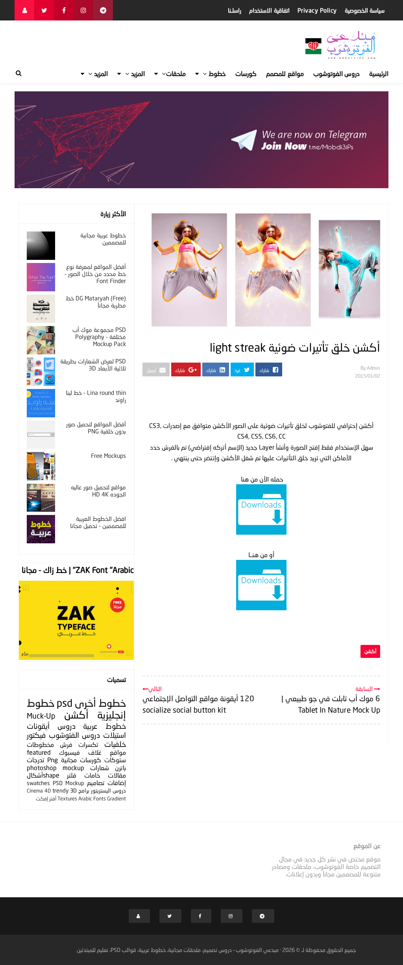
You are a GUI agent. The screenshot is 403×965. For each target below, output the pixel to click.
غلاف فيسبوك (80, 752)
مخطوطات (40, 744)
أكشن (370, 651)
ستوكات (115, 759)
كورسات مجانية (81, 759)
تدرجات (35, 759)
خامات (92, 775)
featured (39, 752)
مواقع (118, 752)
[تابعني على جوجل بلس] (103, 10)
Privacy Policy (317, 10)
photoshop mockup (55, 767)
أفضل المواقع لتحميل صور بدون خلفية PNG (96, 427)
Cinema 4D (39, 790)
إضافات (116, 782)
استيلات (114, 734)
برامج (83, 790)
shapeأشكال (43, 775)
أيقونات (38, 725)
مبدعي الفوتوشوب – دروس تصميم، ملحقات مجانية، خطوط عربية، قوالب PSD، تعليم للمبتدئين (178, 949)
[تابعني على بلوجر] (24, 10)
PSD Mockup (68, 783)
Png (52, 759)
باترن (120, 767)
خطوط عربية (104, 725)
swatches (38, 783)
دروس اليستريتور (108, 790)
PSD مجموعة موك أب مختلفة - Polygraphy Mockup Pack (99, 336)
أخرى (85, 703)
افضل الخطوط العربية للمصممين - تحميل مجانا (98, 522)
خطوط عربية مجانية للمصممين (103, 239)
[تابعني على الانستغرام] (83, 10)
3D (73, 790)
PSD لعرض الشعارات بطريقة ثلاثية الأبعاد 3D (93, 364)
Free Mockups (108, 455)
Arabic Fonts (92, 798)
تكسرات (88, 744)
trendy (60, 790)
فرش (66, 744)
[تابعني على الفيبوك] (64, 10)
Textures (67, 798)
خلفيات (115, 743)
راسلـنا (234, 10)
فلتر (71, 775)
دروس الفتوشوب (74, 734)
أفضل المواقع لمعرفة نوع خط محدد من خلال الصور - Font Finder (95, 273)
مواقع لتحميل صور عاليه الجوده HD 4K (98, 490)
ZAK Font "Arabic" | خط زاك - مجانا (78, 569)
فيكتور (36, 734)
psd (64, 703)
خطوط (112, 703)
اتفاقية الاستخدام (269, 10)
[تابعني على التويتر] (44, 10)
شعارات (99, 767)
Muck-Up (41, 715)
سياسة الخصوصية (365, 10)
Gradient (116, 798)
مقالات (117, 775)
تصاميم (95, 782)
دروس (66, 725)
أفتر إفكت (46, 798)
